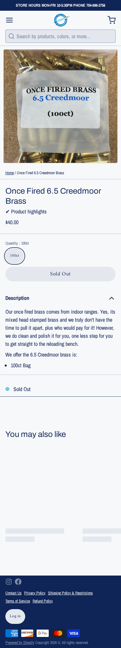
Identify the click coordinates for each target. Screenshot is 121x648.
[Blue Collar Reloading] (60, 20)
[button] (60, 274)
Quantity (17, 243)
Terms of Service (17, 601)
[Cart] (109, 20)
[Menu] (12, 20)
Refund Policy (43, 601)
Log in (15, 616)
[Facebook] (18, 581)
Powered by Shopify (19, 642)
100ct (14, 255)
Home (9, 173)
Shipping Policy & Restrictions (70, 593)
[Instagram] (8, 581)
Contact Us (13, 593)
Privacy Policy (34, 593)
